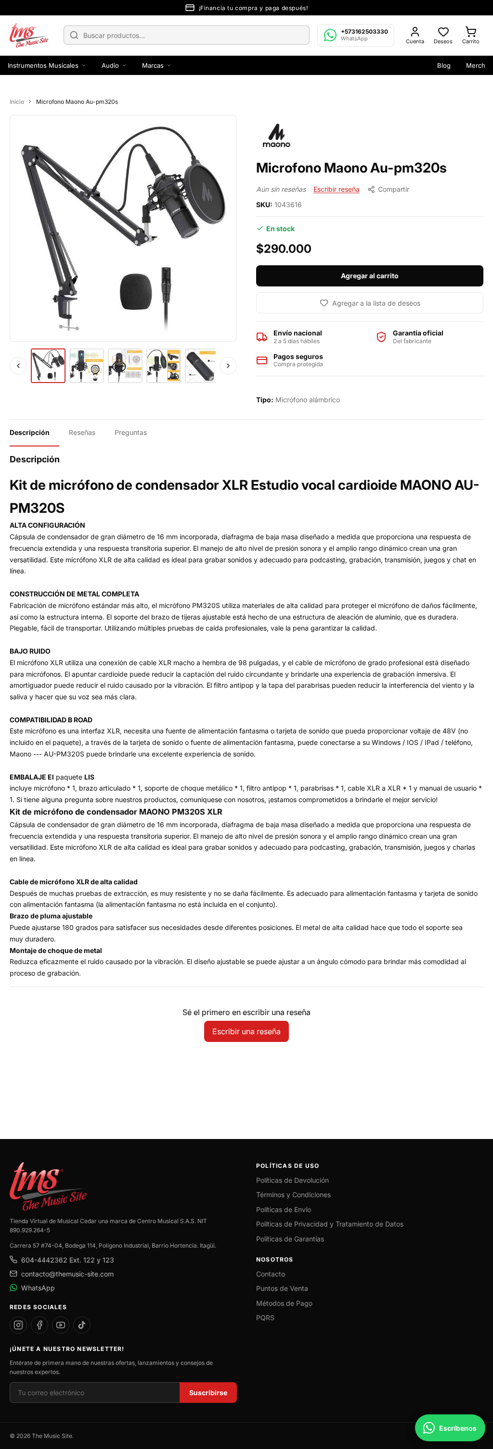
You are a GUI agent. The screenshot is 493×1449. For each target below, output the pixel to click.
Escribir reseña (336, 189)
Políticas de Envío (283, 1209)
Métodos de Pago (284, 1303)
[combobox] (187, 35)
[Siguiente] (228, 365)
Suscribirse (208, 1392)
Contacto (270, 1274)
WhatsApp (38, 1288)
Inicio (17, 101)
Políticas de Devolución (292, 1180)
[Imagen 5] (202, 365)
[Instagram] (18, 1325)
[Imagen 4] (163, 365)
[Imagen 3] (125, 365)
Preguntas (131, 432)
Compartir (393, 189)
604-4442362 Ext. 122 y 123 (67, 1260)
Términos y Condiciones (293, 1194)
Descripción (30, 432)
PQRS (265, 1317)
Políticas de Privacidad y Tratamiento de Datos (329, 1224)
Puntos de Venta (282, 1288)
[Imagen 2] (86, 365)
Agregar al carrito (370, 276)
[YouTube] (60, 1325)
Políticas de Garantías (290, 1239)
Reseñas (82, 432)
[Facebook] (39, 1325)
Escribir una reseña (246, 1031)
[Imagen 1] (48, 365)
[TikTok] (82, 1325)
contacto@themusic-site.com (67, 1274)
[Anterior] (18, 365)
